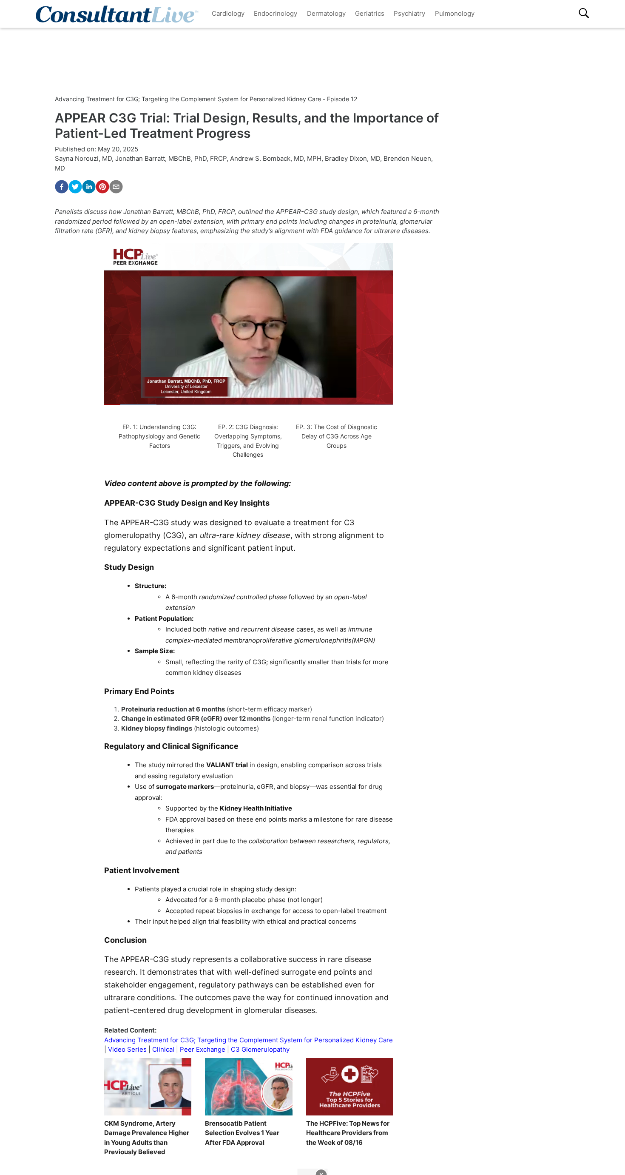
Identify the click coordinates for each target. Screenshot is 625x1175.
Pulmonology (454, 13)
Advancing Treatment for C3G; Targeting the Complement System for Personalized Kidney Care (248, 1040)
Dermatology (326, 13)
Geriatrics (369, 13)
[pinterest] (102, 186)
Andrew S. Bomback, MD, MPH (275, 158)
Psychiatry (409, 13)
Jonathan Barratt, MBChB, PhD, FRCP (171, 158)
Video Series (127, 1049)
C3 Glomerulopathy (260, 1049)
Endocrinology (275, 13)
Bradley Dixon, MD (352, 158)
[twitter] (75, 186)
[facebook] (61, 186)
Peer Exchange (202, 1049)
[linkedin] (89, 186)
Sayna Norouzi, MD (83, 158)
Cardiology (228, 13)
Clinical (163, 1049)
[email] (116, 186)
